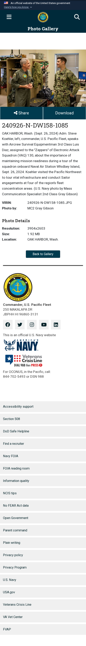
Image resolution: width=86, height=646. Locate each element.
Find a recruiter (13, 444)
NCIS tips (10, 493)
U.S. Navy (9, 580)
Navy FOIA (10, 456)
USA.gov (9, 592)
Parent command (15, 530)
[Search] (77, 17)
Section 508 (11, 419)
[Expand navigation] (9, 17)
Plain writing (11, 543)
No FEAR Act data (16, 505)
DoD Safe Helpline (16, 431)
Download (64, 113)
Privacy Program (15, 567)
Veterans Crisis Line (17, 604)
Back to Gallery (43, 254)
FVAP (7, 629)
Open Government (15, 518)
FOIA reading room (16, 468)
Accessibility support (18, 406)
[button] (18, 7)
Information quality (16, 481)
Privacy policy (13, 555)
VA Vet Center (13, 617)
